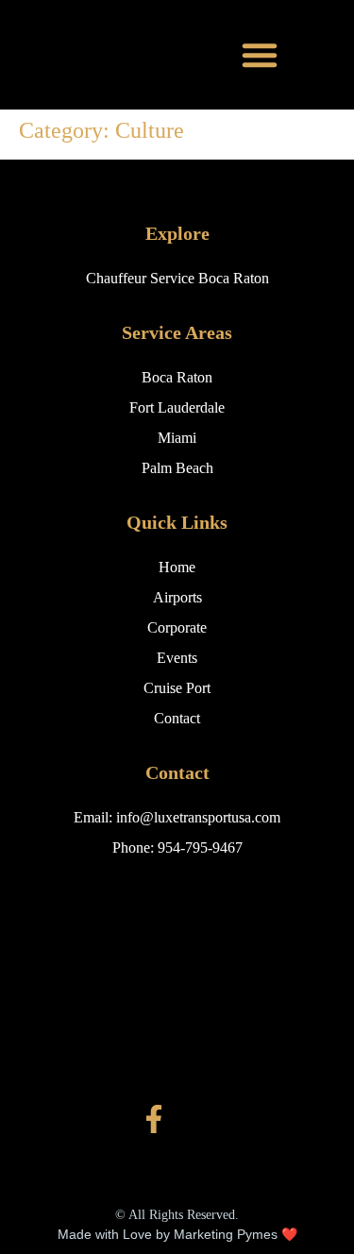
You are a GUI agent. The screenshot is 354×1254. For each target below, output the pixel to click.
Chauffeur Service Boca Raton (177, 278)
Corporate (177, 627)
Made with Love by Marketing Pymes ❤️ (177, 1234)
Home (177, 567)
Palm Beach (177, 468)
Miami (177, 438)
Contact (177, 718)
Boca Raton (177, 377)
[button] (260, 54)
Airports (177, 597)
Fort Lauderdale (177, 407)
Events (177, 658)
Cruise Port (177, 688)
